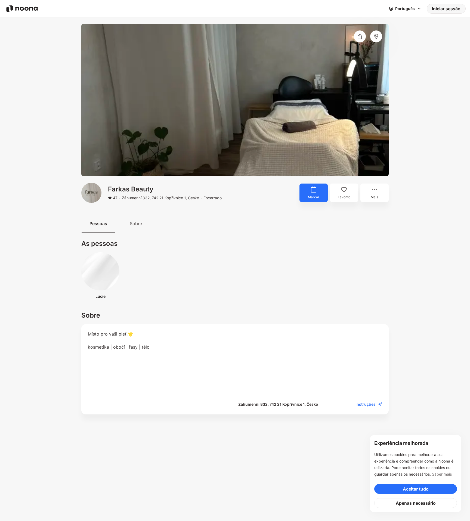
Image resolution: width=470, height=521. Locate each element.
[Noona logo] (22, 8)
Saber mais (442, 474)
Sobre (136, 223)
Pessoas (98, 223)
